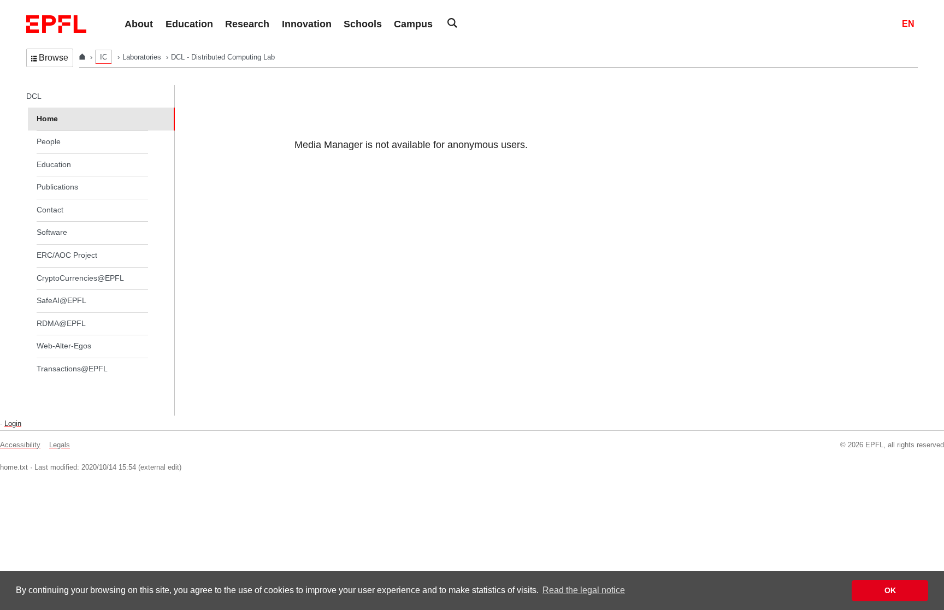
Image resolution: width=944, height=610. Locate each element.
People (49, 141)
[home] (83, 57)
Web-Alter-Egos (64, 345)
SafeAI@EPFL (61, 300)
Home (47, 118)
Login (12, 423)
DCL (34, 96)
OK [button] (890, 590)
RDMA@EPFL (61, 323)
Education (54, 164)
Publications (57, 186)
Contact (50, 209)
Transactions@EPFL (72, 368)
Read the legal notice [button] (583, 590)
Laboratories (142, 57)
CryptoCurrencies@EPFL (80, 278)
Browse (53, 57)
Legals (59, 445)
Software (52, 232)
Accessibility (20, 445)
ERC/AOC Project (67, 255)
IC (103, 57)
